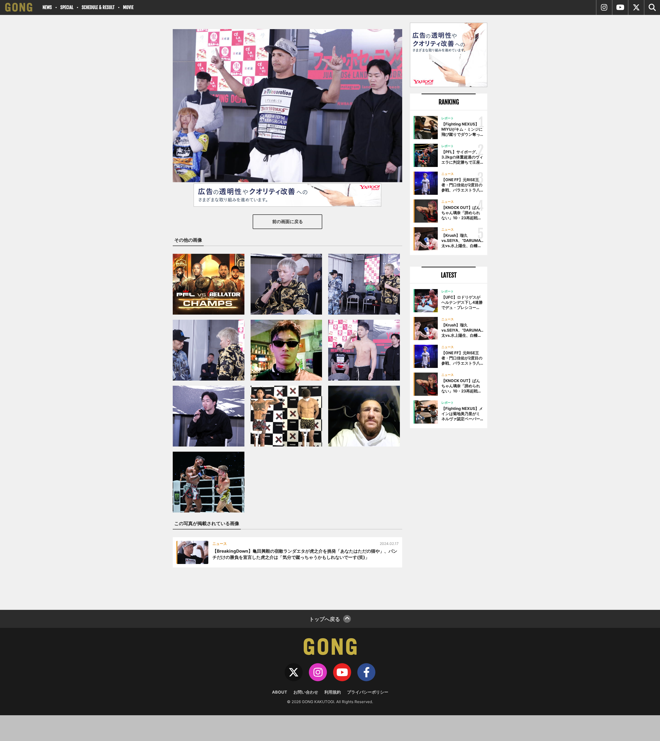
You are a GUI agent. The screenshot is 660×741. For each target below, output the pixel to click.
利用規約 (332, 692)
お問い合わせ (305, 692)
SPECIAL (66, 7)
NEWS (47, 7)
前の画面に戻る (287, 221)
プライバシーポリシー (367, 692)
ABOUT (279, 692)
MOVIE (128, 7)
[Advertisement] (448, 517)
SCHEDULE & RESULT (98, 7)
